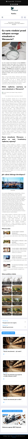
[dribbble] (14, 4)
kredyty (3, 68)
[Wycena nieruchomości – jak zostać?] (14, 342)
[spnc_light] (25, 17)
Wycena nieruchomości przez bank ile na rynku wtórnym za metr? (12, 375)
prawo (23, 198)
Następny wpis (5, 325)
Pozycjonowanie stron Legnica (9, 322)
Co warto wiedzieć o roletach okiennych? (19, 248)
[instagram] (15, 4)
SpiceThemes (14, 437)
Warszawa (9, 193)
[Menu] (2, 17)
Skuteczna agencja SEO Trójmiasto (11, 427)
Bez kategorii (5, 414)
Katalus (13, 14)
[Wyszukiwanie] (22, 17)
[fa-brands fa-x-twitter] (12, 4)
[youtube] (17, 4)
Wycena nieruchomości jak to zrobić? (12, 399)
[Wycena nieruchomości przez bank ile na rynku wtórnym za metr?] (14, 366)
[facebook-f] (10, 4)
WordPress (13, 435)
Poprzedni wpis (5, 320)
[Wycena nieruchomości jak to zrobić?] (14, 390)
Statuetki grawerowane (8, 327)
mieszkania (23, 62)
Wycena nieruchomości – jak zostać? (12, 351)
